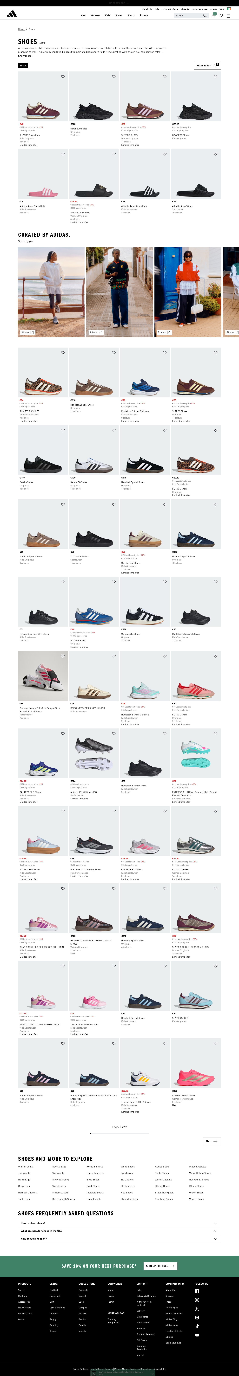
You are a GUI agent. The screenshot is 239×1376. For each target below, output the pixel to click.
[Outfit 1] (51, 292)
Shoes (118, 15)
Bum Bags (24, 1180)
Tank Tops (24, 1199)
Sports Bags (59, 1167)
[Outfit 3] (187, 292)
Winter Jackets (163, 1180)
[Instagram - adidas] (207, 1300)
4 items (93, 332)
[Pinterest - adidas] (207, 1318)
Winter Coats (25, 1167)
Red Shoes (127, 1192)
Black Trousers (95, 1173)
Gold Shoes (93, 1186)
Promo (144, 15)
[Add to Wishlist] (63, 77)
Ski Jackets (127, 1180)
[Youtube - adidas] (207, 1335)
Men (83, 15)
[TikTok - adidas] (207, 1326)
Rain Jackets (94, 1199)
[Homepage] (12, 14)
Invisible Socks (95, 1192)
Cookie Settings (80, 1369)
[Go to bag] (228, 15)
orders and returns (170, 9)
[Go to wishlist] (221, 15)
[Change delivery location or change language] (229, 9)
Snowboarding (60, 1180)
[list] (106, 65)
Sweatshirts (59, 1186)
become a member (200, 9)
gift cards (185, 9)
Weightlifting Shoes (200, 1173)
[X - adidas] (207, 1309)
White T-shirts (95, 1167)
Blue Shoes (93, 1180)
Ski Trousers (128, 1186)
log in (221, 9)
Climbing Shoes (164, 1199)
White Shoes (128, 1167)
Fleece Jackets (197, 1167)
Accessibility (159, 1369)
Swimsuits (58, 1173)
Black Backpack (164, 1192)
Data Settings (96, 1369)
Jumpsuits (24, 1173)
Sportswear (127, 1173)
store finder (147, 9)
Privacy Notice (121, 1369)
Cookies (109, 1369)
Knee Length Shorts (63, 1199)
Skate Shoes (162, 1173)
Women (95, 15)
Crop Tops (24, 1186)
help (157, 9)
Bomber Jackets (27, 1192)
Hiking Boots (162, 1186)
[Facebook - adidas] (207, 1291)
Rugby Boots (162, 1167)
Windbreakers (60, 1192)
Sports (131, 15)
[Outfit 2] (119, 292)
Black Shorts (196, 1186)
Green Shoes (196, 1192)
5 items (25, 332)
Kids (107, 15)
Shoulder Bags (129, 1199)
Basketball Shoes (199, 1180)
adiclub (213, 9)
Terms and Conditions (141, 1369)
